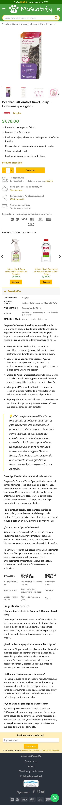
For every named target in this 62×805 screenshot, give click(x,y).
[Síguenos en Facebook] (33, 792)
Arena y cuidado (29, 24)
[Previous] (7, 55)
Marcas (31, 766)
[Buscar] (56, 18)
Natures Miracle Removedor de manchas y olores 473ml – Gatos (46, 271)
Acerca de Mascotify (31, 756)
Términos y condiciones (31, 771)
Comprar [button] (16, 282)
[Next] (55, 55)
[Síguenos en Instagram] (38, 792)
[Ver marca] (7, 113)
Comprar (30, 170)
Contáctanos (31, 761)
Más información (17, 199)
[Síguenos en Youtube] (42, 792)
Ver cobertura (16, 190)
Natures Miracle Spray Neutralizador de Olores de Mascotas (16, 271)
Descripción (14, 291)
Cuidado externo (48, 24)
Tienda (5, 24)
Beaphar (17, 113)
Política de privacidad (31, 776)
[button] (4, 9)
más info (49, 181)
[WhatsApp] (54, 798)
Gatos (15, 24)
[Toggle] (5, 291)
